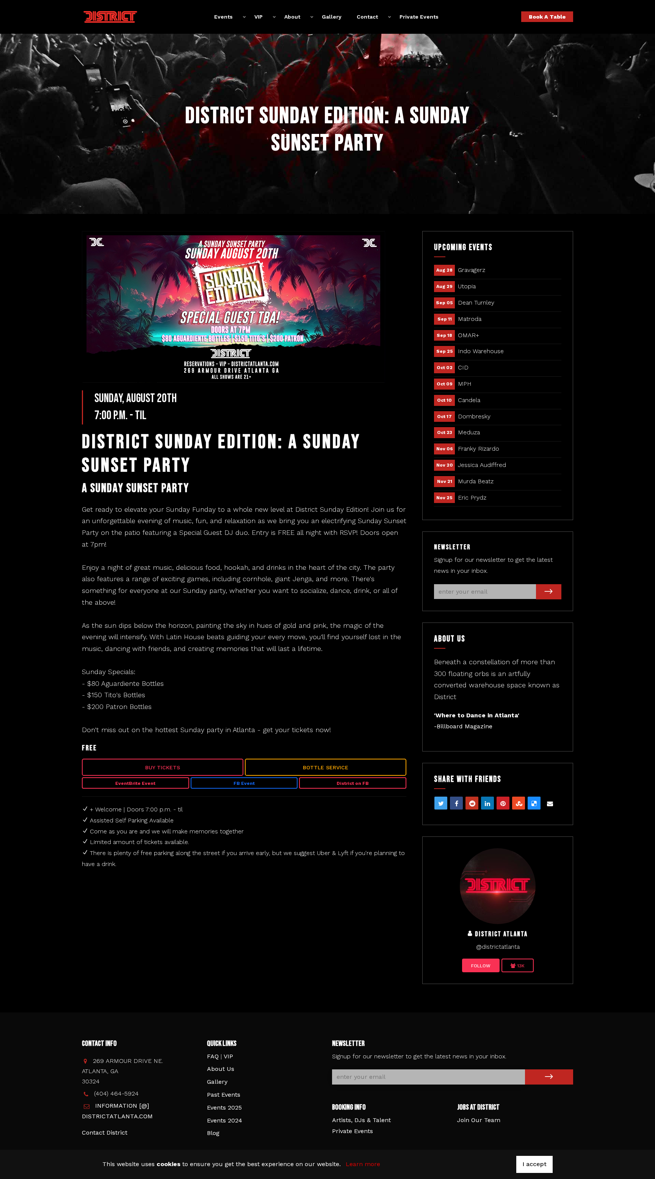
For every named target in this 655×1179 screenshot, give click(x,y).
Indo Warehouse (481, 351)
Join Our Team (478, 1120)
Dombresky (474, 416)
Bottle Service (325, 767)
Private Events (419, 17)
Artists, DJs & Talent (361, 1120)
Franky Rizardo (478, 448)
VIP (228, 1056)
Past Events (223, 1094)
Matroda (469, 318)
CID (463, 367)
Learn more (363, 1164)
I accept (534, 1164)
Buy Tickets (162, 767)
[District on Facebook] (498, 885)
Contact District (104, 1132)
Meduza (469, 432)
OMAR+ (468, 335)
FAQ (213, 1056)
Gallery (332, 17)
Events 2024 (224, 1120)
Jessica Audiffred (482, 464)
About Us (220, 1068)
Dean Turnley (476, 302)
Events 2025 (224, 1107)
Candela (469, 400)
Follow (480, 965)
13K (520, 965)
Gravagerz (471, 270)
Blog (213, 1133)
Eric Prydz (472, 497)
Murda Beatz (476, 481)
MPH (465, 383)
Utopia (467, 286)
